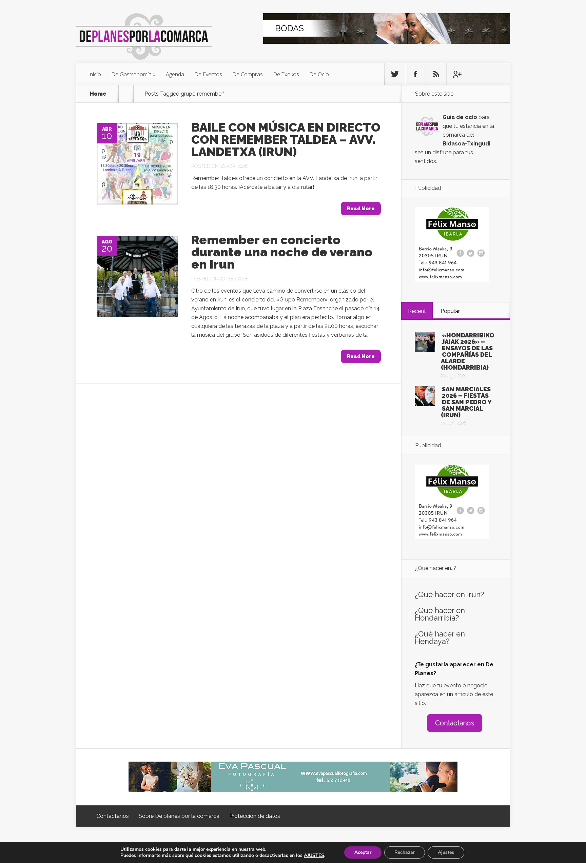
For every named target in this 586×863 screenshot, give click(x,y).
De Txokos (286, 74)
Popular (450, 311)
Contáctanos (454, 723)
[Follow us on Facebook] (415, 74)
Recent (417, 311)
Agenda (175, 74)
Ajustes (446, 852)
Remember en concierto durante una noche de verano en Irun (281, 252)
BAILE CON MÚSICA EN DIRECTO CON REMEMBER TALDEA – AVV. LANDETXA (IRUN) (285, 139)
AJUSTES (314, 855)
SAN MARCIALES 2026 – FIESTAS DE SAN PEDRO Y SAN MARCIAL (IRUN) (466, 402)
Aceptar (362, 852)
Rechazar (404, 852)
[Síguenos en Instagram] (436, 74)
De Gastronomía (131, 74)
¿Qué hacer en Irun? (449, 594)
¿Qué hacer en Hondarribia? (440, 614)
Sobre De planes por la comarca (179, 816)
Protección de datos (254, 816)
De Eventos (208, 74)
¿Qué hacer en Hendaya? (440, 637)
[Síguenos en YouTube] (457, 74)
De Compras (247, 74)
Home (98, 94)
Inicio (94, 74)
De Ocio (319, 74)
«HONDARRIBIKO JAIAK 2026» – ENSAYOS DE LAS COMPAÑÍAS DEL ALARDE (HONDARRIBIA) (467, 351)
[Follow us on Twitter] (395, 74)
